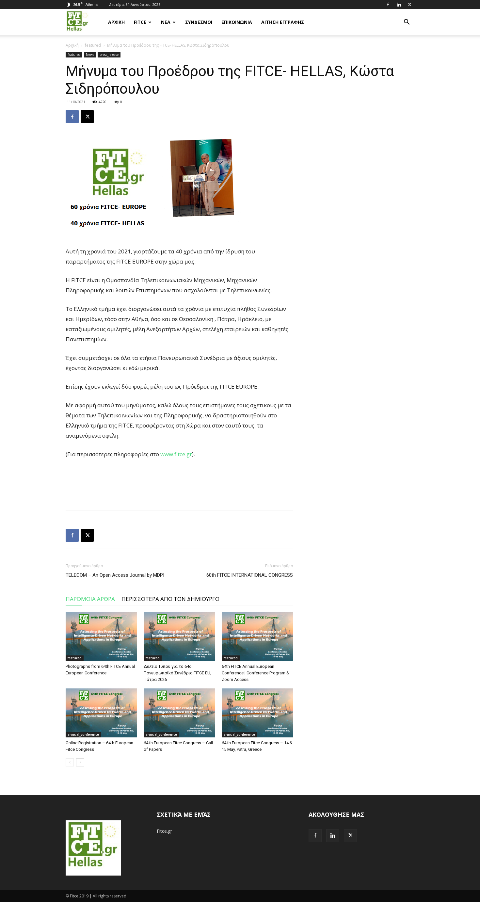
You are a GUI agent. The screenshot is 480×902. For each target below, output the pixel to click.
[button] (406, 23)
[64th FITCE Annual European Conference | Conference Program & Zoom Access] (257, 636)
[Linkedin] (399, 4)
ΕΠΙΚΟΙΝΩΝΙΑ (236, 22)
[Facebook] (388, 4)
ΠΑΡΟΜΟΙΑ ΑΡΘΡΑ (90, 599)
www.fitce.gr (176, 454)
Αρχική (72, 45)
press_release (109, 54)
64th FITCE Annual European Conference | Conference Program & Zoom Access (255, 673)
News (90, 54)
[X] (409, 4)
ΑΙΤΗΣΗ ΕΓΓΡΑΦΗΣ (282, 22)
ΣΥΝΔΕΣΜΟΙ (198, 22)
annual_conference (83, 734)
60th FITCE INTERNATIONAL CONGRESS (249, 575)
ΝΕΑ (165, 22)
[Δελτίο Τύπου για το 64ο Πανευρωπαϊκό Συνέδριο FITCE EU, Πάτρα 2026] (179, 636)
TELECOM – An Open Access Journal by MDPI (115, 575)
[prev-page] (70, 762)
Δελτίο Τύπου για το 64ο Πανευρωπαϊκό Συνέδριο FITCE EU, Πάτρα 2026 (177, 673)
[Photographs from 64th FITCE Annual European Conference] (101, 636)
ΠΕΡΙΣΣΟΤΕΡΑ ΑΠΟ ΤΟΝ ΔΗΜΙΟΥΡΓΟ (170, 599)
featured (93, 45)
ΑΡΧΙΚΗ (116, 22)
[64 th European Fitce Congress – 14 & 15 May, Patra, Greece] (257, 712)
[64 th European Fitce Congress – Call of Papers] (179, 712)
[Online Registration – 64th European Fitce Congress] (101, 712)
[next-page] (80, 762)
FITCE (140, 22)
